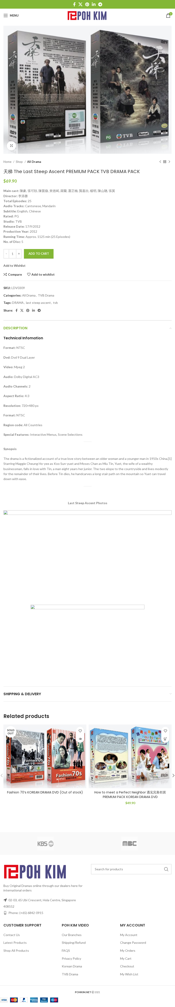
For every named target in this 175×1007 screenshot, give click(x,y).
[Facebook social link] (74, 4)
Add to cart (38, 253)
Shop (19, 162)
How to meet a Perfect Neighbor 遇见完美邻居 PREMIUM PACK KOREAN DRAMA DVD (130, 794)
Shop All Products (16, 950)
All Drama (34, 162)
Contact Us (11, 935)
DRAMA (18, 303)
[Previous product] (160, 162)
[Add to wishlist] (80, 731)
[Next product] (169, 162)
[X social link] (80, 4)
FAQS (66, 950)
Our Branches (72, 935)
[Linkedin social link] (93, 4)
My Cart (125, 958)
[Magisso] (130, 843)
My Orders (127, 950)
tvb (55, 303)
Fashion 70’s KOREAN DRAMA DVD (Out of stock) (45, 792)
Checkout (127, 966)
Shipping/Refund (74, 942)
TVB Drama (46, 295)
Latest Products (15, 942)
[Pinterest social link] (87, 4)
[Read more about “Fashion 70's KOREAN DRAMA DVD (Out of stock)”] (80, 739)
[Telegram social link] (100, 4)
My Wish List (129, 974)
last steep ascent (38, 303)
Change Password (133, 942)
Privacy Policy (71, 958)
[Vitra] (45, 843)
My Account (128, 935)
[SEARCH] (166, 869)
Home (7, 162)
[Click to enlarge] (11, 145)
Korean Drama (72, 966)
